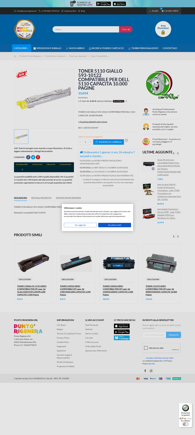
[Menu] (190, 404)
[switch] (185, 424)
